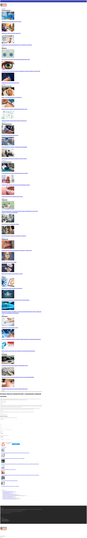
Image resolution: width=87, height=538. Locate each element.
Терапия (3, 198)
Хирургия (3, 237)
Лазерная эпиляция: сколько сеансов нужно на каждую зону (14, 120)
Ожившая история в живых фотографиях (7, 1)
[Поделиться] (1, 536)
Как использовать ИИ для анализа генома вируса (12, 288)
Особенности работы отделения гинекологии (11, 33)
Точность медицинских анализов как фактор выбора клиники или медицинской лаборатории (21, 339)
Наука (3, 275)
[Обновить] (1, 433)
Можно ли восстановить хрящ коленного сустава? (12, 273)
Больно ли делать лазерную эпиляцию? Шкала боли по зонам (14, 109)
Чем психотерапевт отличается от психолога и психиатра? (14, 235)
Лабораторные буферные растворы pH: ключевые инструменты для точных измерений (12, 458)
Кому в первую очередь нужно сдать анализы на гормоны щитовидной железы (18, 350)
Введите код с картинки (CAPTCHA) (4, 435)
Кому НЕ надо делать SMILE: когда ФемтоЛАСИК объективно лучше (16, 59)
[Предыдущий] (0, 537)
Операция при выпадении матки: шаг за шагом (11, 21)
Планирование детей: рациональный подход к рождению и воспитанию (17, 44)
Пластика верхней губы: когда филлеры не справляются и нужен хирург (17, 250)
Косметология (4, 84)
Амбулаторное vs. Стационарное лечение (10, 224)
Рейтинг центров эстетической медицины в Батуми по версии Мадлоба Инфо (18, 377)
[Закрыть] (0, 536)
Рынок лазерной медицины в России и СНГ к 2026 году (8, 469)
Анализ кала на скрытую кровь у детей (10, 327)
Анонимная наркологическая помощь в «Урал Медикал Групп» (15, 365)
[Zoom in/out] (5, 536)
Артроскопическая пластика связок (9, 262)
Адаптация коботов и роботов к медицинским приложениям (9, 480)
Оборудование (4, 122)
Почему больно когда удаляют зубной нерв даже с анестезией (15, 173)
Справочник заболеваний (5, 519)
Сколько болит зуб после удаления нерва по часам (12, 196)
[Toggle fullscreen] (3, 536)
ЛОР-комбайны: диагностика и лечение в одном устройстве (14, 158)
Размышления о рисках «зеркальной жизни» (8, 497)
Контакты (3, 390)
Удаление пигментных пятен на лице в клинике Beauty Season (15, 388)
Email (1, 427)
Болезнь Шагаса (3, 402)
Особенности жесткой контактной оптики (10, 82)
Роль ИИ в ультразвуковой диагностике (10, 135)
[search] (9, 439)
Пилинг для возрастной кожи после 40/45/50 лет (12, 97)
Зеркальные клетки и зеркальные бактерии (8, 496)
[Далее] (1, 537)
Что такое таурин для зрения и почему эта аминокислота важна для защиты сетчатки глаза (21, 71)
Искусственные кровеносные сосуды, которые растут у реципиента (10, 486)
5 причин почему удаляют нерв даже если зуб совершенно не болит (16, 184)
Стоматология (4, 160)
